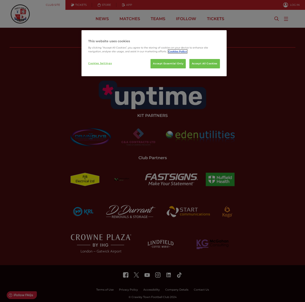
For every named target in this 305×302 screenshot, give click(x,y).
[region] (154, 53)
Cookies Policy (177, 51)
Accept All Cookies (204, 63)
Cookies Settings (100, 63)
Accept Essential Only (168, 63)
